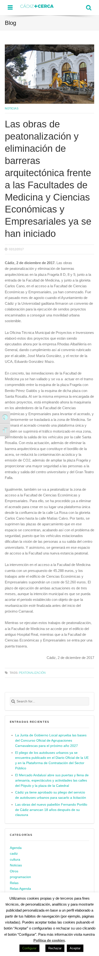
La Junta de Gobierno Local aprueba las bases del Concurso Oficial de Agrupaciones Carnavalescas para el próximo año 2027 (51, 740)
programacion (20, 877)
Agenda (16, 848)
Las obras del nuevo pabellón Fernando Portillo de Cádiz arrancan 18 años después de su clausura (51, 810)
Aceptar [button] (75, 948)
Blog (10, 23)
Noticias (12, 108)
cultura (15, 859)
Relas (14, 883)
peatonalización (32, 672)
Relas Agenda (20, 889)
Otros (14, 871)
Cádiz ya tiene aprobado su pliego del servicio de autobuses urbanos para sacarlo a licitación (50, 795)
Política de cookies (49, 940)
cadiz (14, 853)
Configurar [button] (29, 948)
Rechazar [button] (55, 948)
